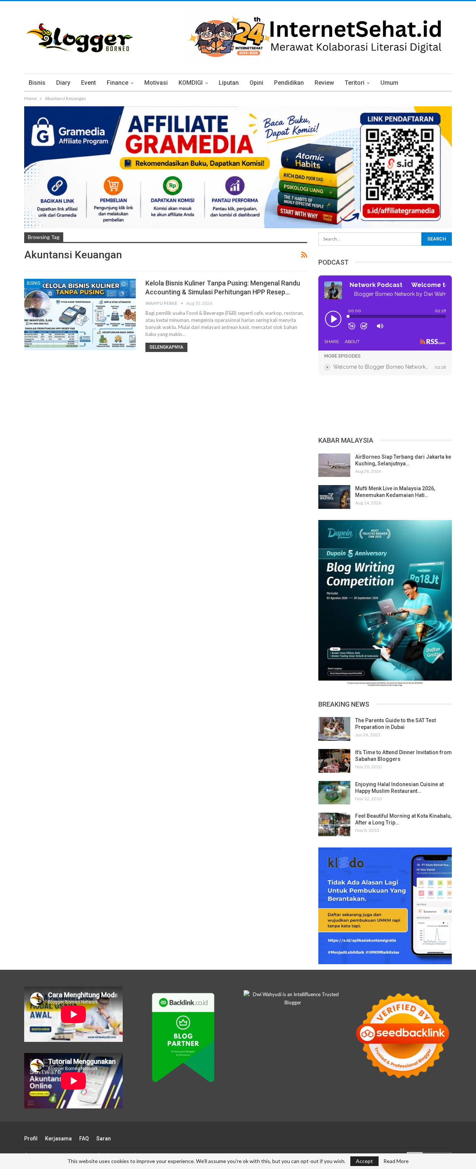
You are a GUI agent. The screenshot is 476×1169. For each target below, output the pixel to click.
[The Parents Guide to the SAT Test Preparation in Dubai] (334, 729)
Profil (31, 1138)
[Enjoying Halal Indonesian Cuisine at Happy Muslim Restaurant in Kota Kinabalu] (334, 793)
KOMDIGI (190, 82)
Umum (389, 82)
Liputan (229, 82)
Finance (117, 82)
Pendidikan (289, 82)
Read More (396, 1161)
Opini (256, 82)
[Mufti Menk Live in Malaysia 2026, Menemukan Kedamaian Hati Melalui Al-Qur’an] (334, 497)
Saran (103, 1138)
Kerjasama (58, 1138)
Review (324, 82)
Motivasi (156, 82)
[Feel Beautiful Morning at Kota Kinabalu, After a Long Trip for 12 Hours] (334, 824)
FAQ (84, 1138)
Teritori (354, 82)
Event (88, 82)
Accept (364, 1161)
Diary (63, 82)
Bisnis (37, 82)
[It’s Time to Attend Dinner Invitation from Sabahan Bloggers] (334, 761)
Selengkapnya (166, 347)
